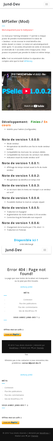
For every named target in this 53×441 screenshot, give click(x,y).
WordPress (13, 348)
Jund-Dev (12, 4)
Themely (40, 348)
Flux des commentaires (27, 307)
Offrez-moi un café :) (13, 329)
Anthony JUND (26, 287)
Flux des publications (27, 303)
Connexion (27, 299)
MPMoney (28, 61)
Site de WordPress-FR (28, 311)
